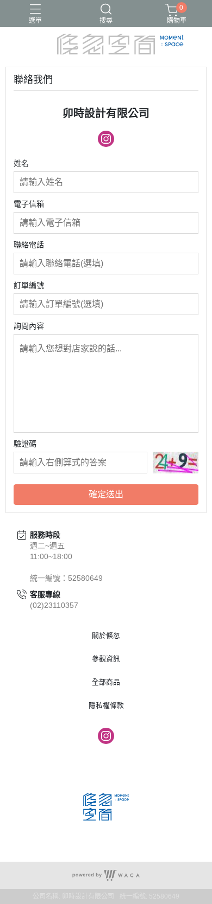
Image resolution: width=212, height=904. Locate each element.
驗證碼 (25, 443)
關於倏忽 (106, 635)
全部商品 (106, 682)
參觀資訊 (106, 659)
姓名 (21, 163)
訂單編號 (29, 285)
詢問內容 (29, 326)
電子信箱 (29, 204)
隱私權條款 (106, 705)
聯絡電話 (29, 244)
